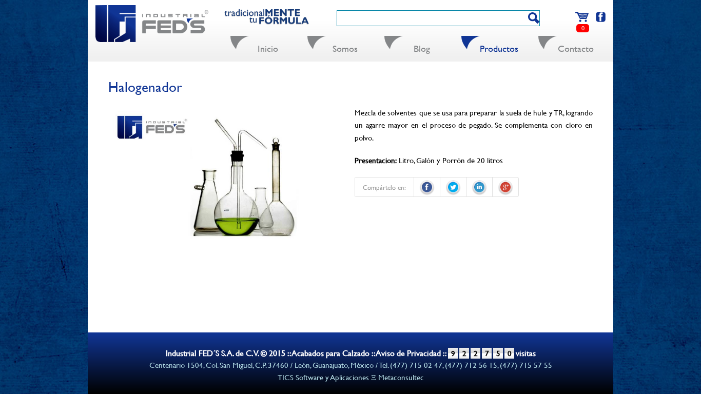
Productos (499, 48)
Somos (345, 48)
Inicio (268, 48)
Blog (422, 48)
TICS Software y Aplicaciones (323, 377)
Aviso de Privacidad (408, 353)
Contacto (576, 48)
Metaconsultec (401, 377)
